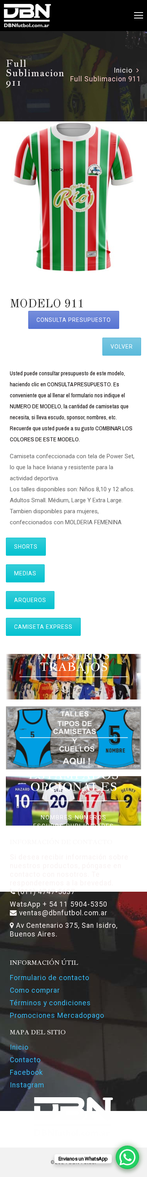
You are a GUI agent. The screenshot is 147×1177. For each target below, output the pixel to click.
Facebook (26, 1072)
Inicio (123, 70)
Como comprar (35, 990)
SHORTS (26, 547)
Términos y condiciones (50, 1003)
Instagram (27, 1085)
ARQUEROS (30, 600)
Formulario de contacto (49, 978)
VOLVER (122, 346)
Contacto (25, 1060)
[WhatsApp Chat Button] (127, 1157)
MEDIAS (25, 573)
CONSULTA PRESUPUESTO (73, 320)
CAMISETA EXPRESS (43, 627)
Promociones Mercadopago (57, 1015)
